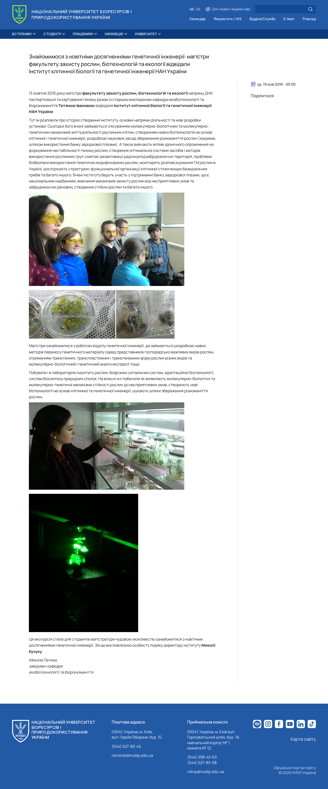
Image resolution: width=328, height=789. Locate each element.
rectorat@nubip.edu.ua (132, 755)
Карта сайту (303, 739)
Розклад (309, 19)
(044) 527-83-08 (202, 762)
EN (198, 9)
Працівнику (83, 34)
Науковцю (114, 34)
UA (192, 9)
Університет (146, 34)
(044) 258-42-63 (202, 757)
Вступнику (22, 34)
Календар (197, 19)
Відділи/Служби (262, 19)
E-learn (289, 19)
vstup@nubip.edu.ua (205, 771)
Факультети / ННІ (227, 19)
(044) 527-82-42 (126, 746)
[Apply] (310, 9)
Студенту (52, 34)
